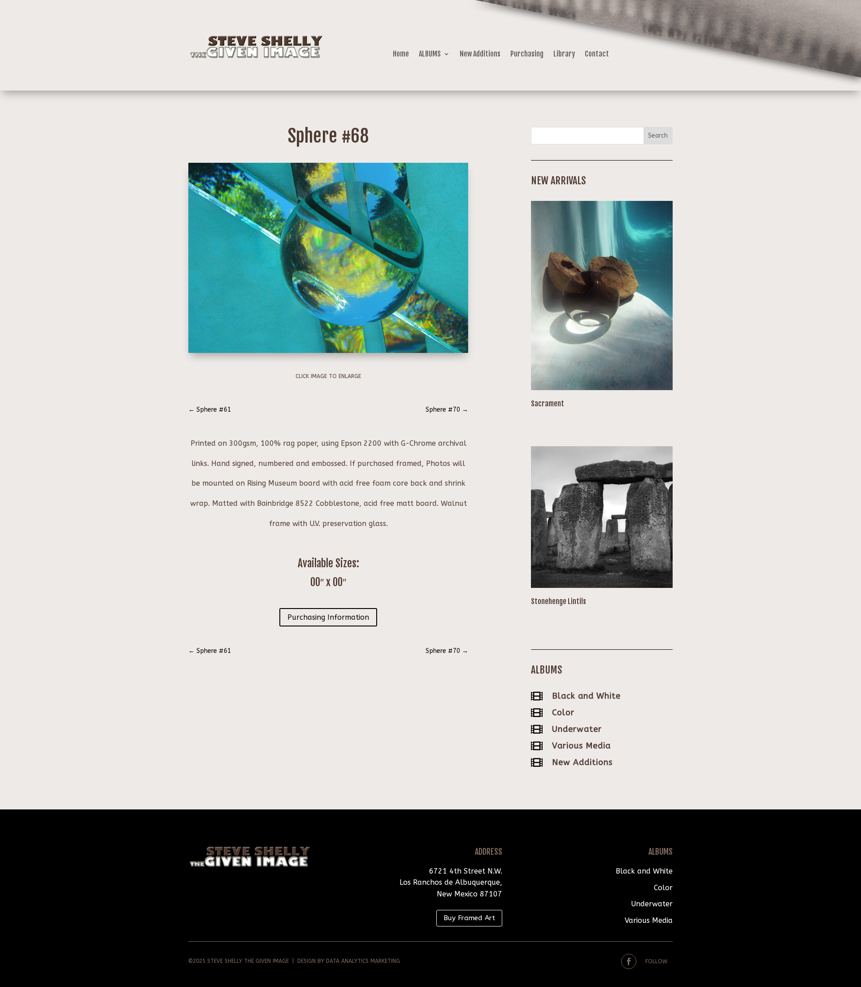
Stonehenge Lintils (558, 601)
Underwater (577, 729)
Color (563, 712)
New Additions (480, 54)
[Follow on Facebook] (628, 961)
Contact (597, 54)
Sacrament (547, 403)
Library (564, 54)
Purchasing (527, 54)
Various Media (581, 746)
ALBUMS (430, 54)
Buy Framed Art (469, 918)
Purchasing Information (328, 617)
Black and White (586, 696)
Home (401, 54)
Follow (656, 961)
